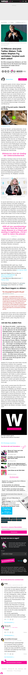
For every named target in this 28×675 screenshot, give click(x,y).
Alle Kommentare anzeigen (14, 662)
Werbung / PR (11, 668)
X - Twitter (11, 22)
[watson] (4, 1)
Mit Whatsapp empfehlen (8, 443)
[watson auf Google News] (24, 71)
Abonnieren (14, 532)
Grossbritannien (6, 520)
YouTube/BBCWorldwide (5, 126)
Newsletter (4, 668)
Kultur (14, 520)
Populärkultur (21, 518)
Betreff (2, 550)
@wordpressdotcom (7, 276)
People (19, 520)
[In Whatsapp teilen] (5, 71)
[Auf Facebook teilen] (3, 71)
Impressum (20, 668)
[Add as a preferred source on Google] (19, 71)
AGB (25, 668)
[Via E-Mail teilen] (8, 71)
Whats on (4, 522)
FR (23, 1)
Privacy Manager (17, 670)
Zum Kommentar (8, 622)
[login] (2, 673)
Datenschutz (10, 670)
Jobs (16, 668)
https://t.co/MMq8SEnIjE (8, 275)
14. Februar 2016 (22, 270)
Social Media (4, 22)
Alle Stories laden (14, 477)
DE (20, 1)
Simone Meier (9, 79)
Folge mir (22, 79)
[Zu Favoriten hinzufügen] (14, 71)
